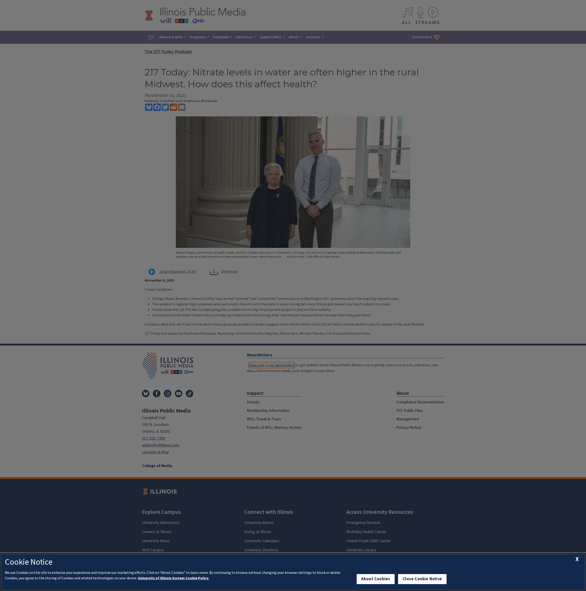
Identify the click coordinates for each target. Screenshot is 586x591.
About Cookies (375, 579)
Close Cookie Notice (422, 579)
